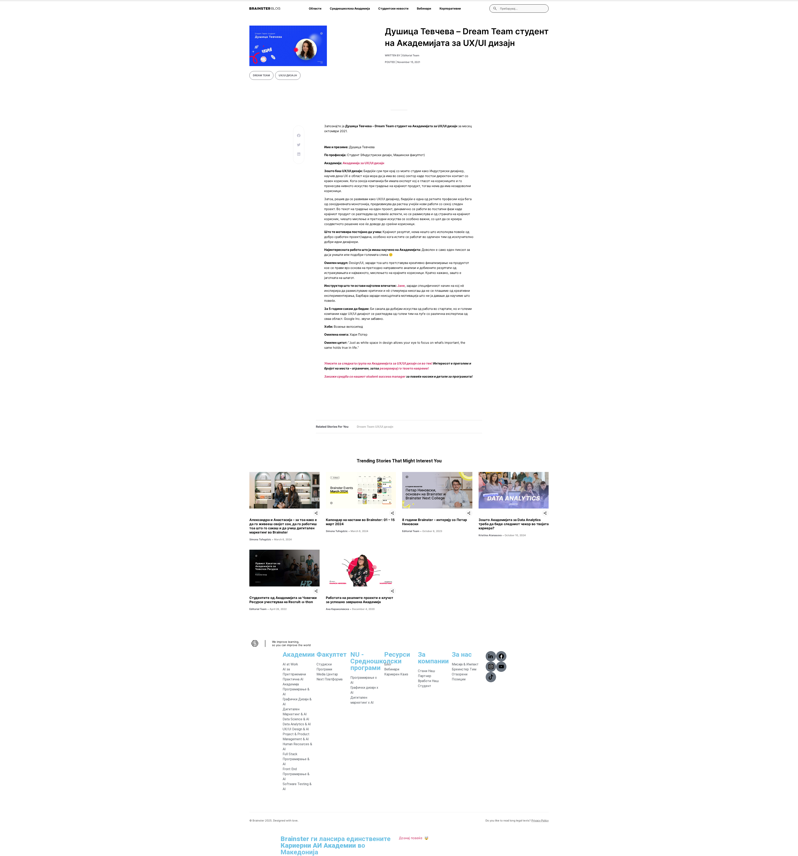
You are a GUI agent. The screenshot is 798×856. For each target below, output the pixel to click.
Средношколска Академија (350, 8)
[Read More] (284, 490)
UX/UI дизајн (288, 75)
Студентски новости (393, 8)
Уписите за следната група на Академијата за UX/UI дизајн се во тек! (378, 363)
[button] (299, 135)
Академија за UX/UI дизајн (363, 163)
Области (315, 8)
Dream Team (261, 75)
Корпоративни (450, 8)
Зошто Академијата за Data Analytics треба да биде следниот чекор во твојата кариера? (514, 524)
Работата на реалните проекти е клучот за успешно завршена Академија (359, 600)
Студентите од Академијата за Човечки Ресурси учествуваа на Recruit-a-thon (283, 600)
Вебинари (424, 8)
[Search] (495, 8)
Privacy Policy (540, 820)
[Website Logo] (264, 8)
